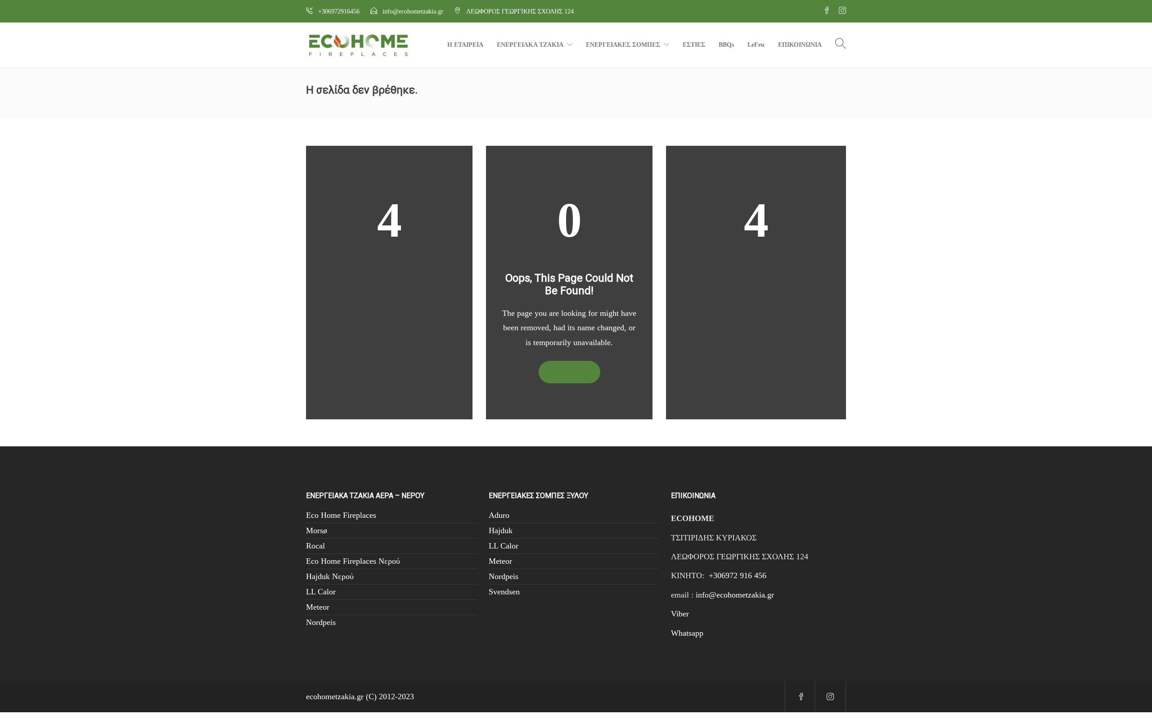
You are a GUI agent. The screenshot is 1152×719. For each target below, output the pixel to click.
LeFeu (756, 44)
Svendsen (504, 592)
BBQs (726, 44)
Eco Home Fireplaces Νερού (353, 561)
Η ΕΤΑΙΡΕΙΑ (465, 44)
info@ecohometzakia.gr (735, 594)
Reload (574, 371)
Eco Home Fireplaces (341, 515)
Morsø (316, 530)
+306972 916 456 (737, 575)
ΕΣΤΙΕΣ (694, 44)
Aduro (499, 515)
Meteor (317, 607)
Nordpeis (321, 622)
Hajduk (501, 530)
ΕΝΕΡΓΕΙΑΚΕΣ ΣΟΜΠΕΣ (623, 44)
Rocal (315, 546)
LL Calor (321, 592)
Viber (680, 613)
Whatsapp (687, 633)
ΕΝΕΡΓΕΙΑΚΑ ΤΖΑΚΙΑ (530, 44)
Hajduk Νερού (330, 576)
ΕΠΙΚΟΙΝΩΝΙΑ (800, 44)
